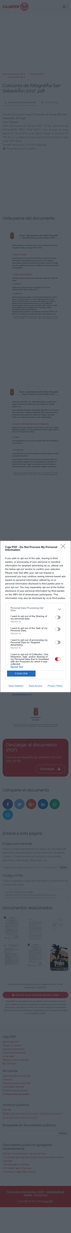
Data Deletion (16, 685)
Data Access (35, 685)
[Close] (64, 547)
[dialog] (35, 616)
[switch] (57, 617)
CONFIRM (21, 673)
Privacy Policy (55, 685)
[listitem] (35, 609)
